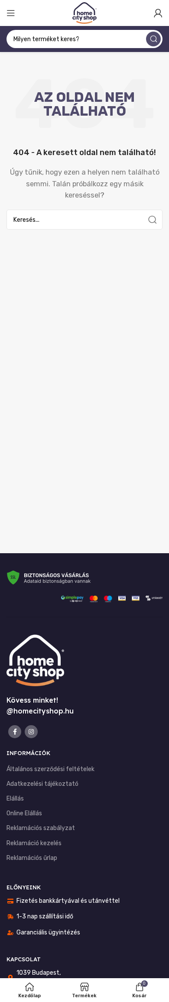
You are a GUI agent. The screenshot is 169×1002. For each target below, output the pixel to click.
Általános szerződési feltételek (50, 769)
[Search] (153, 39)
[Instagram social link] (31, 731)
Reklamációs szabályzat (40, 828)
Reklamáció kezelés (34, 843)
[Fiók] (158, 13)
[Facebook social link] (14, 731)
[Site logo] (85, 12)
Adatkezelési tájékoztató (42, 784)
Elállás (15, 798)
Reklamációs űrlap (31, 858)
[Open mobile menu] (11, 13)
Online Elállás (24, 813)
